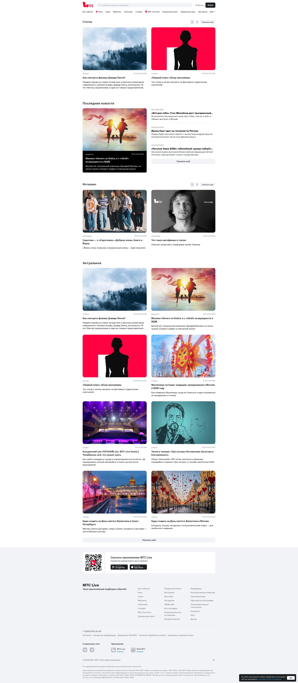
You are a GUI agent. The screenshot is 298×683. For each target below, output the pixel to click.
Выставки (168, 596)
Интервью (89, 184)
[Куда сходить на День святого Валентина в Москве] (183, 492)
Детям (193, 618)
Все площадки (170, 608)
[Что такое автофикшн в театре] (183, 211)
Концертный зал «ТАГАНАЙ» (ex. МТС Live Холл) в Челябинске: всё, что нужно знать (111, 453)
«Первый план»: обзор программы (170, 77)
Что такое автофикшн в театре (168, 240)
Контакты (87, 635)
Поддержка (196, 588)
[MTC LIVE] (88, 4)
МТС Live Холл (153, 11)
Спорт (107, 11)
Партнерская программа (202, 600)
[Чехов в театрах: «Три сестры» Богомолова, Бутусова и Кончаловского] (183, 422)
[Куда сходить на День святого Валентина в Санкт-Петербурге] (115, 492)
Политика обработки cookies (152, 635)
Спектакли (128, 11)
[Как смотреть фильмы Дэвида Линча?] (115, 48)
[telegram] (92, 649)
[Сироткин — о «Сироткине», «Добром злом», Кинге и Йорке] (115, 211)
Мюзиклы (117, 11)
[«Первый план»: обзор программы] (183, 48)
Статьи (87, 21)
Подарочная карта (188, 11)
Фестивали (202, 11)
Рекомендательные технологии (199, 605)
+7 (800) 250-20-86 (92, 631)
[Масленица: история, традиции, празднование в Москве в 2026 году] (183, 356)
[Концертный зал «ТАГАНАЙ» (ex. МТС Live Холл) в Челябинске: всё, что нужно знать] (115, 422)
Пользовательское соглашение (172, 613)
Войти (210, 5)
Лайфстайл (169, 604)
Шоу (193, 615)
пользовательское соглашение (269, 679)
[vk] (85, 649)
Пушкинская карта (170, 11)
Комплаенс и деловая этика (180, 635)
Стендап (138, 11)
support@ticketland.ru (105, 677)
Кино (101, 11)
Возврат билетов (172, 618)
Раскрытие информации (104, 635)
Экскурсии (169, 600)
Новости (89, 154)
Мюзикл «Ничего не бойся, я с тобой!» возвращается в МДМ (107, 160)
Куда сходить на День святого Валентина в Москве (180, 521)
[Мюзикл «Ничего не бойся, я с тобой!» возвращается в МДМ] (115, 129)
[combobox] (147, 5)
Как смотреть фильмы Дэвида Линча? (104, 77)
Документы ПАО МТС (127, 635)
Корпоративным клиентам (203, 592)
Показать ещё (207, 22)
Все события (88, 11)
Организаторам (198, 596)
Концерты (195, 611)
